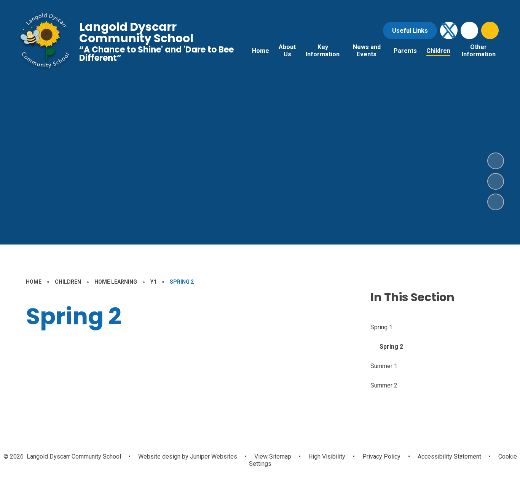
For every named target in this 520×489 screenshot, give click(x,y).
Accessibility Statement (449, 456)
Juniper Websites (212, 456)
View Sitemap (272, 456)
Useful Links (410, 30)
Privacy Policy (381, 456)
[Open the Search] (490, 30)
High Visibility (326, 456)
